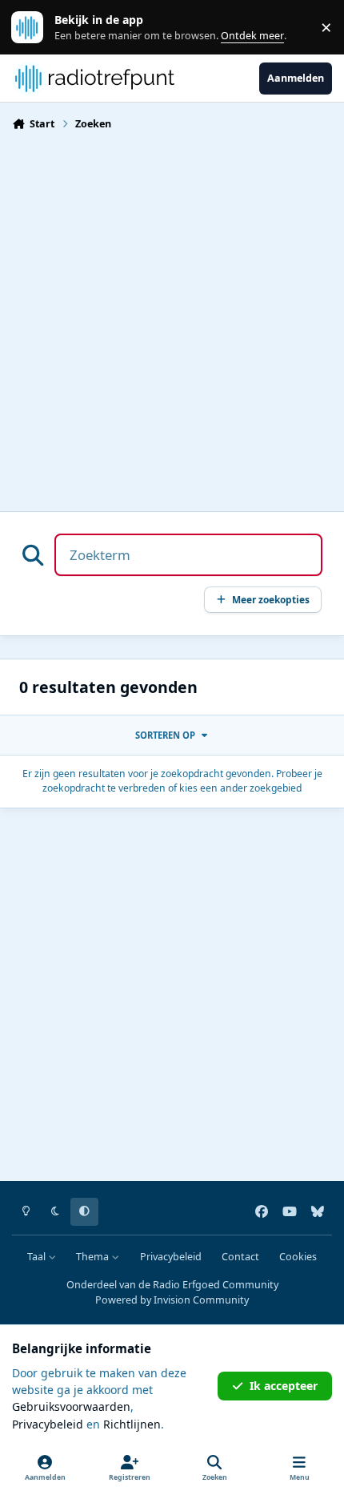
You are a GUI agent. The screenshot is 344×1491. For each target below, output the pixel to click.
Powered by (172, 1300)
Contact (240, 1256)
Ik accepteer (284, 1385)
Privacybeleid (171, 1256)
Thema (93, 1256)
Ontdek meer (35, 27)
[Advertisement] (172, 316)
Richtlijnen (132, 1424)
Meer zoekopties (271, 599)
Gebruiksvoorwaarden (71, 1406)
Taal (37, 1256)
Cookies (298, 1256)
